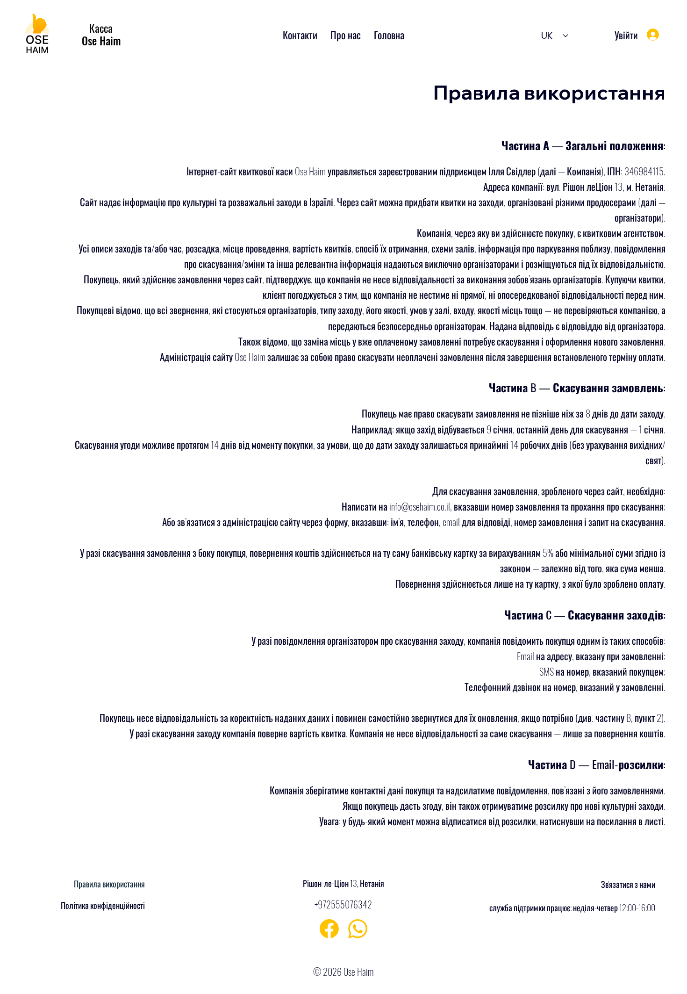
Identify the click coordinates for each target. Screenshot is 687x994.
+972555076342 (343, 904)
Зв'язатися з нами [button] (628, 884)
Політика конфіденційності (103, 905)
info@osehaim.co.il (419, 506)
